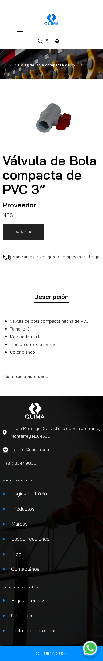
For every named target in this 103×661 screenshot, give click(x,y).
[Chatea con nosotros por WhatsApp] (90, 648)
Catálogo (23, 232)
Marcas (19, 523)
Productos (23, 509)
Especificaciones (30, 538)
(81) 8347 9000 (48, 41)
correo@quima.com (57, 41)
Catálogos (22, 615)
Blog (16, 554)
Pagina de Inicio (29, 493)
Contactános (25, 569)
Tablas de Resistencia (35, 630)
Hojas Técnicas (28, 600)
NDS (8, 215)
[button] (20, 31)
